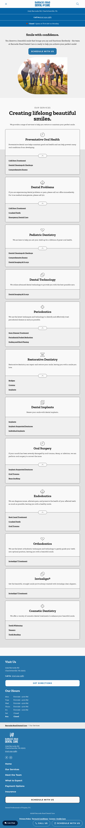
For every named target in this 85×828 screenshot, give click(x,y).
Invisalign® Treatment (18, 561)
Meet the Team (13, 775)
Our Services (12, 769)
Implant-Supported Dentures (21, 426)
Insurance (10, 791)
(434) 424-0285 (46, 17)
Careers (52, 819)
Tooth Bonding (15, 634)
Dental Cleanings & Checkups (21, 165)
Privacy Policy (25, 819)
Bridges (12, 380)
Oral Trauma (14, 474)
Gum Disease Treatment (19, 333)
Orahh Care (61, 819)
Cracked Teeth (15, 213)
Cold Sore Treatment (17, 160)
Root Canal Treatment (18, 517)
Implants (12, 390)
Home (8, 764)
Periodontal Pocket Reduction (21, 337)
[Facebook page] (6, 757)
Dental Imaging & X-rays (19, 262)
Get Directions (42, 683)
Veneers (12, 630)
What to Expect (13, 780)
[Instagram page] (10, 757)
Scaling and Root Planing (19, 342)
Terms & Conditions (40, 819)
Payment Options (14, 786)
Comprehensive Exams (18, 170)
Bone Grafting (14, 478)
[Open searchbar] (77, 4)
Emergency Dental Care (18, 217)
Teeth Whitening (15, 625)
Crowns (12, 385)
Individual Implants (17, 431)
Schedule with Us (42, 51)
